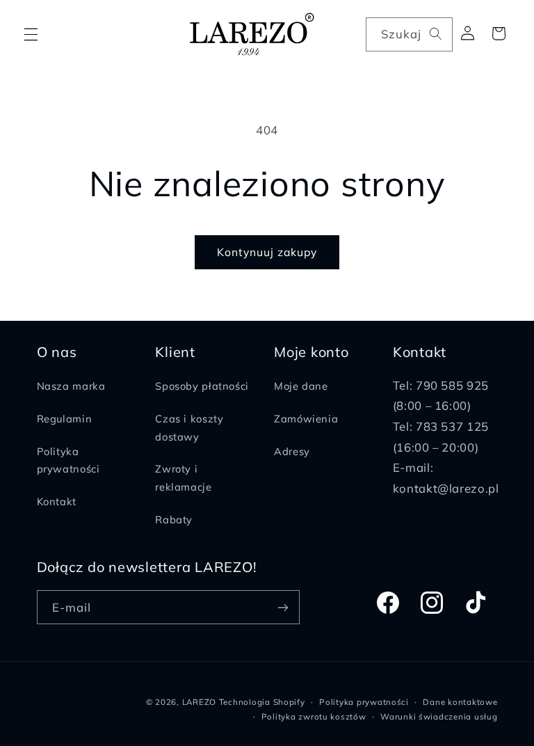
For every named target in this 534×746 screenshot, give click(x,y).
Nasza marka (71, 385)
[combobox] (409, 34)
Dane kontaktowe (460, 702)
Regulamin (64, 418)
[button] (31, 34)
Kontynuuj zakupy (267, 252)
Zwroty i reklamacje (183, 477)
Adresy (292, 451)
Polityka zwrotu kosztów (313, 716)
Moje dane (301, 385)
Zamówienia (306, 418)
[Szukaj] (435, 34)
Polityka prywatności (68, 460)
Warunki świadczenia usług (438, 716)
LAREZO (199, 702)
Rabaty (174, 519)
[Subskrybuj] (282, 607)
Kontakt (56, 501)
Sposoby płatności (202, 385)
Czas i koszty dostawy (189, 427)
